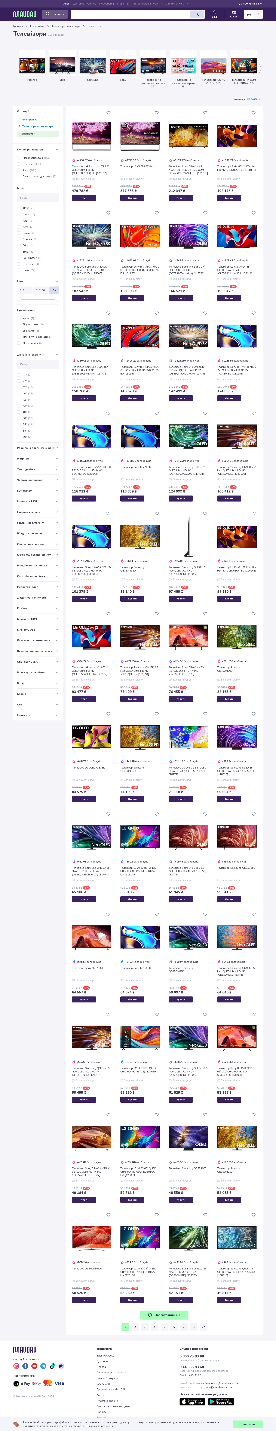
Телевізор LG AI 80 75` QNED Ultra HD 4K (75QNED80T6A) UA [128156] (138, 1272)
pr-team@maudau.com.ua (216, 1387)
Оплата (91, 3)
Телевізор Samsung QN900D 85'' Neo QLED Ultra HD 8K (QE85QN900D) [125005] (89, 270)
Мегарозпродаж (36, 158)
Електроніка (37, 26)
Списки (234, 16)
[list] (16, 1366)
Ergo (28, 251)
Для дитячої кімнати (37, 337)
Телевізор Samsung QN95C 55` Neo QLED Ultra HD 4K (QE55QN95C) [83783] (236, 971)
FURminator (32, 258)
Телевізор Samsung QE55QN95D (229, 1170)
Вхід (214, 17)
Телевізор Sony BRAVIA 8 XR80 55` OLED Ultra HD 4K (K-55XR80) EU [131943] (91, 470)
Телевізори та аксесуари (66, 26)
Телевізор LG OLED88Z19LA (137, 166)
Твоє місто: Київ (174, 3)
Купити (84, 197)
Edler (28, 245)
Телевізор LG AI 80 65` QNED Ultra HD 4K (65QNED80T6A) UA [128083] (138, 1172)
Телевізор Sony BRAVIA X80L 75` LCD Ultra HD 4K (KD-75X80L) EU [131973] (187, 671)
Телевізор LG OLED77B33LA (89, 767)
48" (27, 412)
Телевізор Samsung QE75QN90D (229, 669)
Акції (66, 3)
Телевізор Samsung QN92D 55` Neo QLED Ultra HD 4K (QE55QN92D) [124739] (188, 1272)
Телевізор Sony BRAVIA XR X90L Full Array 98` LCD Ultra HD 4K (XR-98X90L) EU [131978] (188, 170)
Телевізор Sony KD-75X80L (88, 968)
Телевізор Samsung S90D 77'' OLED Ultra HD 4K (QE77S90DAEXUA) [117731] (187, 470)
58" (27, 430)
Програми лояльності (145, 3)
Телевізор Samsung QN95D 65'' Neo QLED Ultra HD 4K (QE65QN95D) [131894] (139, 671)
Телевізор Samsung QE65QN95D (132, 769)
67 (203, 1327)
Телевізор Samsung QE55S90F (187, 1168)
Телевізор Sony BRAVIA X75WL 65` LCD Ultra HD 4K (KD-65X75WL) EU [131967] (91, 1172)
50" (28, 418)
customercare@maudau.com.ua (220, 1383)
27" (27, 381)
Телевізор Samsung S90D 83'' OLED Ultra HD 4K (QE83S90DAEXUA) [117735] (90, 370)
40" (28, 393)
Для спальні (32, 343)
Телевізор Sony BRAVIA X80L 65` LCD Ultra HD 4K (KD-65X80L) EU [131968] (235, 1072)
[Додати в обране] (108, 113)
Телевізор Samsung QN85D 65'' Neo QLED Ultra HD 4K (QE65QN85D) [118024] (188, 1072)
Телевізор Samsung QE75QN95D (132, 569)
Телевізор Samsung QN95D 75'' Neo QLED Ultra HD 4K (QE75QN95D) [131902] (236, 470)
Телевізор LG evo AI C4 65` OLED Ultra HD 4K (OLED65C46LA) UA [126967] (89, 671)
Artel (28, 227)
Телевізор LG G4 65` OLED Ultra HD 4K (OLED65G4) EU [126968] (236, 569)
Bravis (29, 233)
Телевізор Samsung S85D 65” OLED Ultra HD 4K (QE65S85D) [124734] (187, 871)
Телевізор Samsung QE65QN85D (181, 969)
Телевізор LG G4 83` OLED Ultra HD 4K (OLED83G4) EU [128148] (236, 168)
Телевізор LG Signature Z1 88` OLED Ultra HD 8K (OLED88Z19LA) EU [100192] (90, 170)
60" (27, 437)
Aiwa (29, 214)
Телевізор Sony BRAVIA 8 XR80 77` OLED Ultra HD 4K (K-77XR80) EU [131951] (236, 370)
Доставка (78, 3)
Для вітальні (33, 324)
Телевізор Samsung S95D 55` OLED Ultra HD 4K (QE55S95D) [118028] (236, 771)
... (194, 1327)
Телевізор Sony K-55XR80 (136, 968)
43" (28, 406)
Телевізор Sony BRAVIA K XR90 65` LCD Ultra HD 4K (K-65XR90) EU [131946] (139, 370)
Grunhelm (31, 264)
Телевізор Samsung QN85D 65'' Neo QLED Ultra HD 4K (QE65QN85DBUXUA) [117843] (91, 871)
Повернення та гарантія (114, 3)
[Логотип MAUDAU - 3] (55, 1350)
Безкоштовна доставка (39, 176)
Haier (29, 270)
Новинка (32, 164)
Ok (54, 290)
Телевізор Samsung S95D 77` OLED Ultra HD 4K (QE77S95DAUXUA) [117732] (187, 270)
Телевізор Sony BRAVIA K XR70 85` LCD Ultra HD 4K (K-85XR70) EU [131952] (139, 270)
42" (27, 400)
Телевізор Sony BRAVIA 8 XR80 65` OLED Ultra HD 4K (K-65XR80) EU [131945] (91, 571)
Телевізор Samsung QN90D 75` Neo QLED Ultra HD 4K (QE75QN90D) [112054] (188, 571)
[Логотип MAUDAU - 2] (26, 14)
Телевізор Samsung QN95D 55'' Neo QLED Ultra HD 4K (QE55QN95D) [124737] (91, 1072)
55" (28, 424)
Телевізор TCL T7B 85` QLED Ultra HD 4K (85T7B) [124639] (138, 1070)
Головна (18, 26)
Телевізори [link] (94, 26)
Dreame (30, 239)
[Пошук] (197, 14)
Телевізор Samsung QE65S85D (236, 868)
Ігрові (28, 318)
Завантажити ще (168, 1315)
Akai (27, 221)
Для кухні (31, 330)
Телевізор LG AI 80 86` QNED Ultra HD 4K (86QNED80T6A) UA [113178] (138, 871)
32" (28, 387)
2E (27, 208)
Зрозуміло (248, 1424)
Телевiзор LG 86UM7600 (87, 1268)
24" (27, 375)
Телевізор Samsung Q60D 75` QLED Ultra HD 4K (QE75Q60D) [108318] (236, 1272)
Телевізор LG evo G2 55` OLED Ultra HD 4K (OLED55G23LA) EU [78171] (188, 771)
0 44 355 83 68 (191, 1367)
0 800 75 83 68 (250, 3)
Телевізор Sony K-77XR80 (136, 467)
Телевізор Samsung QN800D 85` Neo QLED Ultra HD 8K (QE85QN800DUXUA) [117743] (187, 370)
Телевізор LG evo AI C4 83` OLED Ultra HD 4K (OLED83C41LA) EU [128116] (234, 270)
